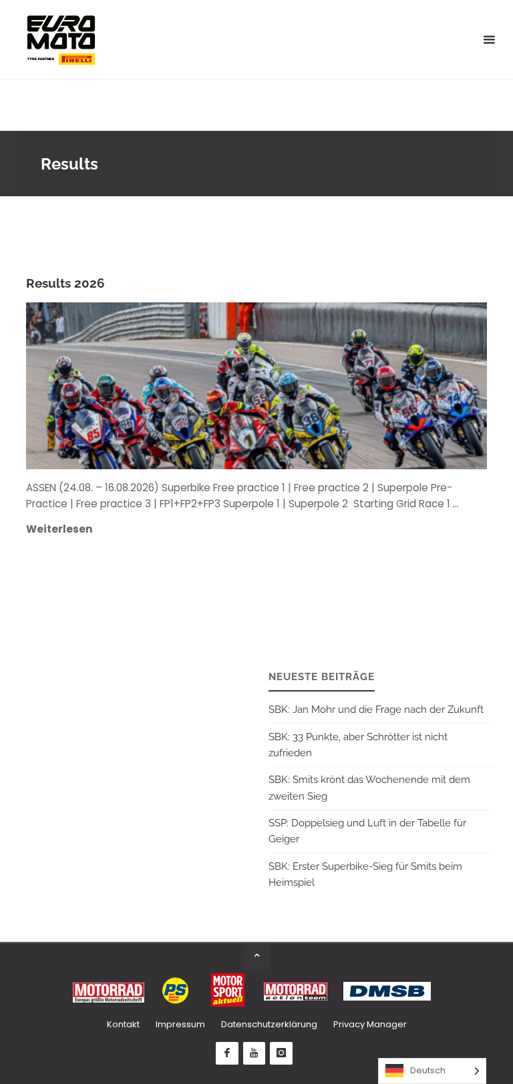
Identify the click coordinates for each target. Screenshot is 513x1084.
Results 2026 (65, 283)
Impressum (180, 1024)
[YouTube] (254, 1053)
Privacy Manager (370, 1024)
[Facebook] (227, 1053)
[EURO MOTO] (60, 40)
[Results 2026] (332, 385)
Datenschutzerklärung (269, 1024)
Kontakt (123, 1024)
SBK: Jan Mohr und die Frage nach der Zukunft (376, 710)
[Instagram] (281, 1053)
